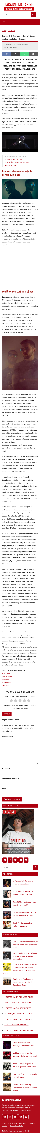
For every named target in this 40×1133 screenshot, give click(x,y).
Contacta (6, 1110)
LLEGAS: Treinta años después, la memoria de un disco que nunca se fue (25, 944)
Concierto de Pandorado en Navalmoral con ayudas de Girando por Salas (23, 982)
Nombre (6, 769)
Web (4, 788)
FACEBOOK (6, 682)
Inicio (4, 31)
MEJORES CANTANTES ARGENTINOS (18, 997)
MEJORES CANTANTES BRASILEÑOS (18, 1030)
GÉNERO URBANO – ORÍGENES (16, 1024)
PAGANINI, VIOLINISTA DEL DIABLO (18, 1013)
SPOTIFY (5, 685)
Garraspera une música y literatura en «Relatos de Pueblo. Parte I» (25, 1087)
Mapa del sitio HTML (16, 1126)
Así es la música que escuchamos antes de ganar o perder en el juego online (25, 956)
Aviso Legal (22, 1123)
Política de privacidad (9, 1123)
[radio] (11, 700)
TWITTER (5, 679)
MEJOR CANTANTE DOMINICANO (17, 1002)
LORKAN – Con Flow (14, 159)
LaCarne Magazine (22, 44)
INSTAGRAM (7, 676)
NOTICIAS (11, 31)
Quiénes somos (26, 1110)
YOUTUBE (6, 673)
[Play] (20, 141)
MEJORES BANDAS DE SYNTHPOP (17, 1008)
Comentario (7, 736)
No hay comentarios (10, 47)
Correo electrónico (10, 778)
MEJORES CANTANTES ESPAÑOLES (18, 1019)
